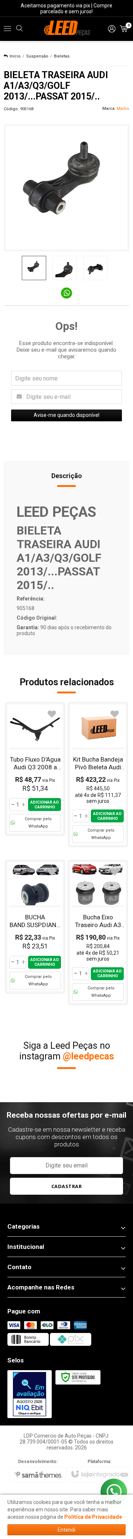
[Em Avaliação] (29, 1394)
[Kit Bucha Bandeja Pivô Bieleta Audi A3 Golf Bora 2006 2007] (98, 774)
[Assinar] (66, 1186)
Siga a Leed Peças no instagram (66, 1051)
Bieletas (61, 56)
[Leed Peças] (66, 29)
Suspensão (37, 56)
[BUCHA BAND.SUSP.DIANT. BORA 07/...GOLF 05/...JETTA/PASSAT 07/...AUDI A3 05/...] (35, 926)
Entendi (66, 1530)
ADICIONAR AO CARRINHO (44, 804)
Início (15, 56)
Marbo (123, 108)
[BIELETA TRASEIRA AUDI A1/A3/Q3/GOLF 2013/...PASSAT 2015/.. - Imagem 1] (34, 268)
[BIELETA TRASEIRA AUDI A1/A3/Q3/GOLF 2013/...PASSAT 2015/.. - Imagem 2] (64, 268)
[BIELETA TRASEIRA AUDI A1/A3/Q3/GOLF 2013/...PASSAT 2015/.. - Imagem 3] (95, 268)
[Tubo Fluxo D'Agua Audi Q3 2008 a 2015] (35, 768)
